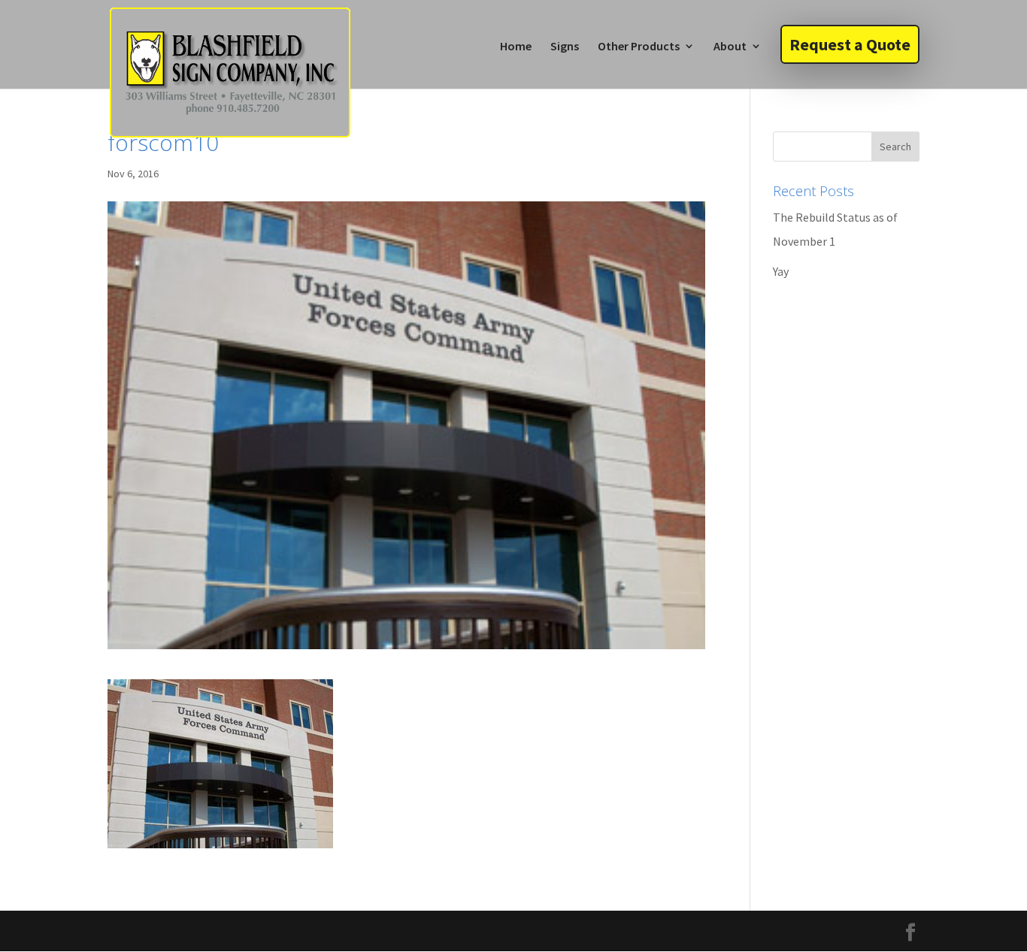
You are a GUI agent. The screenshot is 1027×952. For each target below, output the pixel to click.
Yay (781, 271)
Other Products (639, 47)
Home (516, 47)
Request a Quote (849, 44)
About (730, 47)
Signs (564, 47)
